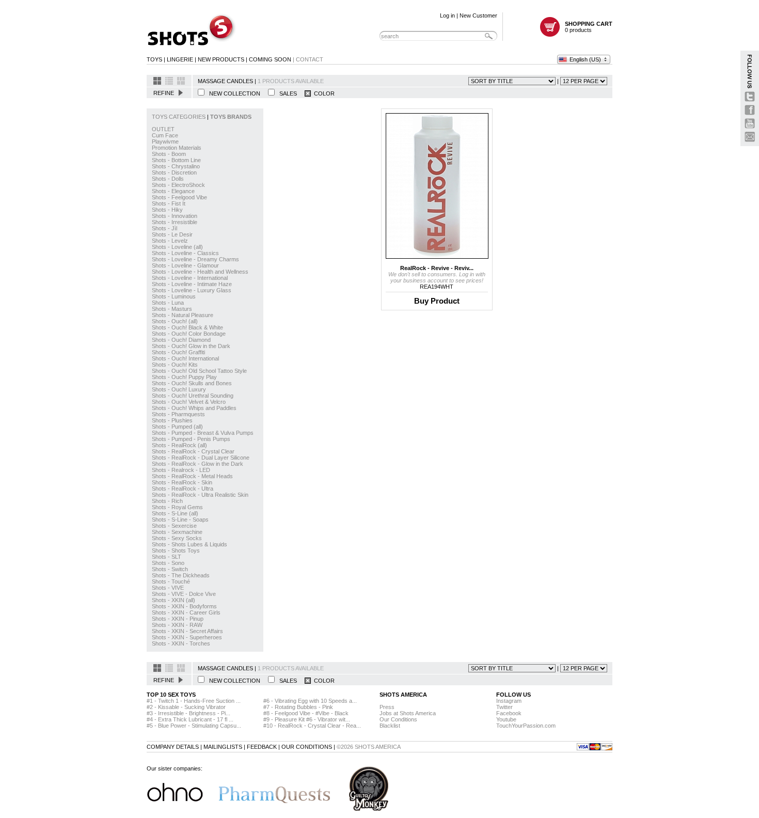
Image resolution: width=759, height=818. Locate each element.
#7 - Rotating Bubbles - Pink (298, 707)
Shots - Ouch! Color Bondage (189, 334)
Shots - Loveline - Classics (185, 253)
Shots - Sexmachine (177, 532)
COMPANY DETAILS (173, 747)
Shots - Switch (170, 569)
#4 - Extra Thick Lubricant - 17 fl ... (190, 719)
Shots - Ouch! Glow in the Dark (191, 346)
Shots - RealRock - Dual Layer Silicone (200, 457)
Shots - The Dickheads (181, 575)
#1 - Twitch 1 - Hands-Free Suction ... (194, 701)
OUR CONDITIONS (306, 747)
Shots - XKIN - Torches (181, 643)
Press (387, 707)
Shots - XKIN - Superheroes (187, 637)
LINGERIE (180, 59)
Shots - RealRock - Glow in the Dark (197, 464)
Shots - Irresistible (174, 222)
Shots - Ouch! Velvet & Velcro (189, 402)
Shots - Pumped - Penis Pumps (191, 439)
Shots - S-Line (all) (175, 513)
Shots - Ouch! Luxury (179, 389)
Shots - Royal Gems (177, 507)
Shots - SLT (166, 557)
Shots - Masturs (172, 309)
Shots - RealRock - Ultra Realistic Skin (200, 495)
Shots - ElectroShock (178, 185)
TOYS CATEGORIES (179, 117)
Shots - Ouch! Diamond (181, 340)
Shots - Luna (168, 303)
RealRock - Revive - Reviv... (436, 268)
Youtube (506, 719)
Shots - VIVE (168, 588)
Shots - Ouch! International (185, 358)
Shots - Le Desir (172, 234)
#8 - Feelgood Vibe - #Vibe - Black (306, 713)
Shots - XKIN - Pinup (177, 619)
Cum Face (165, 135)
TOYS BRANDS (230, 117)
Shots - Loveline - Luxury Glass (191, 290)
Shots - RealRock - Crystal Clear (193, 451)
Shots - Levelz (170, 241)
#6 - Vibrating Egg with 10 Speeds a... (310, 701)
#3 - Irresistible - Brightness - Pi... (188, 713)
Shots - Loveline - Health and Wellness (200, 272)
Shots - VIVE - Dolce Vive (184, 594)
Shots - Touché (171, 581)
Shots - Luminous (174, 296)
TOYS (154, 59)
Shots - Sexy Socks (177, 538)
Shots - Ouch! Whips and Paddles (194, 408)
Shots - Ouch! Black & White (187, 327)
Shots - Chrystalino (176, 166)
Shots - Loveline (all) (177, 247)
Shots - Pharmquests (178, 414)
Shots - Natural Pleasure (182, 315)
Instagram (508, 701)
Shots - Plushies (172, 420)
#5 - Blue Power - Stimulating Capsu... (194, 725)
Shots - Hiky (167, 210)
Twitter (504, 707)
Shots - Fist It (168, 203)
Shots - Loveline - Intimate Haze (192, 284)
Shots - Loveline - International (190, 278)
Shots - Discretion (174, 172)
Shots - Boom (169, 154)
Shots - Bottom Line (176, 160)
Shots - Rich (167, 501)
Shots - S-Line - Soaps (180, 519)
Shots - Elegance (173, 191)
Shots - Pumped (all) (177, 426)
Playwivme (165, 141)
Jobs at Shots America (408, 713)
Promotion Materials (176, 148)
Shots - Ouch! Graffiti (178, 352)
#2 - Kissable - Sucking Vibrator (186, 707)
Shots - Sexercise (174, 526)
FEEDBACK (262, 747)
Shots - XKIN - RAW (177, 625)
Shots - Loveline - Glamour (185, 265)
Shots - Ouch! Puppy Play (184, 377)
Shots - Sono (168, 563)
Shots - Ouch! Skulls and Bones (192, 383)
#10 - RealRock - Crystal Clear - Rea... (312, 725)
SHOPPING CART (588, 24)
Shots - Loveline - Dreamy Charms (195, 259)
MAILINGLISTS (222, 747)
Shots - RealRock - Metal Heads (192, 476)
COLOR (323, 93)
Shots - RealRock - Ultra (182, 488)
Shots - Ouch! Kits (175, 364)
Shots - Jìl (164, 228)
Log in (447, 15)
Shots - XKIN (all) (173, 600)
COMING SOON (270, 59)
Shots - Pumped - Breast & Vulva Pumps (203, 433)
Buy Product (437, 300)
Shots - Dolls (168, 179)
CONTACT (309, 59)
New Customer (478, 15)
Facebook (508, 713)
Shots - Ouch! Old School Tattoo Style (199, 371)
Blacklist (390, 725)
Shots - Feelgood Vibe (179, 197)
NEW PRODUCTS (221, 59)
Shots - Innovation (174, 216)
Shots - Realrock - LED (181, 470)
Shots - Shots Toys (176, 550)
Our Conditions (398, 719)
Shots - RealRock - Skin (182, 482)
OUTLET (163, 129)
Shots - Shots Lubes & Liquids (189, 544)
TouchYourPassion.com (526, 725)
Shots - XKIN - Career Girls (186, 612)
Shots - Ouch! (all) (175, 321)
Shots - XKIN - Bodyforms (184, 606)
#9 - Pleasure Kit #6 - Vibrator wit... (306, 719)
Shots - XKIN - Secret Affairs (187, 631)
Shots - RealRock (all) (179, 445)
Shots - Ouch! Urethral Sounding (192, 395)
